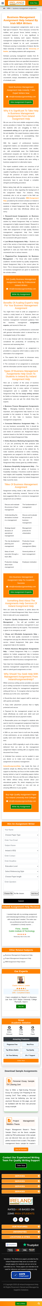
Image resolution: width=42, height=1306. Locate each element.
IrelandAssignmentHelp (12, 766)
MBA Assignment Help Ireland (15, 962)
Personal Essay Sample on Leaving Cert (20, 1083)
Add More (34, 893)
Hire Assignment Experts (21, 102)
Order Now (33, 3)
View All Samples (21, 1149)
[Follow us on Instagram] (21, 1219)
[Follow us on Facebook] (15, 1219)
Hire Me (21, 1006)
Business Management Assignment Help (19, 955)
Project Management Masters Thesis (20, 1122)
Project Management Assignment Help (18, 958)
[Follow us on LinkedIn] (27, 1219)
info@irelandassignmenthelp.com (22, 97)
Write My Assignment (21, 294)
